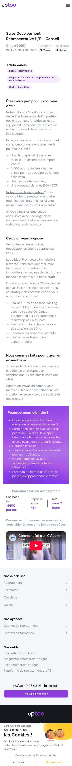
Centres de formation (19, 633)
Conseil (9, 605)
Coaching (10, 597)
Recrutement (13, 583)
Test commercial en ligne (21, 665)
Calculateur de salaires (20, 653)
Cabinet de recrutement (21, 626)
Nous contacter (36, 694)
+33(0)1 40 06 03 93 (27, 686)
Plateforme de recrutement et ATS (27, 671)
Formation (11, 590)
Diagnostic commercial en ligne (26, 659)
